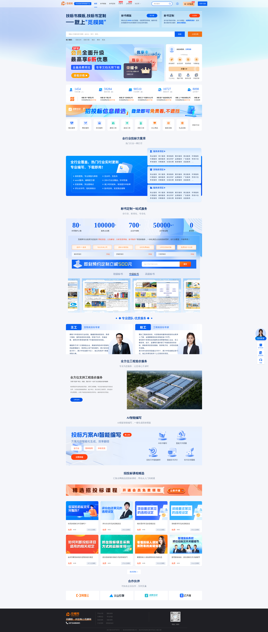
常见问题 (110, 616)
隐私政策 (110, 613)
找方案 (152, 15)
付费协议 (100, 616)
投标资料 (100, 620)
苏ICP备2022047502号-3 (113, 630)
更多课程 (133, 572)
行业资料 (100, 623)
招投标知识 (109, 623)
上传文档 (195, 34)
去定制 (194, 15)
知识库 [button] (137, 3)
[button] (189, 3)
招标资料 (110, 620)
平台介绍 (100, 613)
